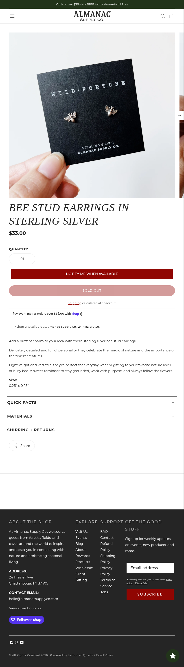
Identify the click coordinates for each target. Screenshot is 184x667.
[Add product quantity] (30, 259)
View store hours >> (25, 608)
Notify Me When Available (92, 274)
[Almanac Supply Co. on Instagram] (16, 643)
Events (81, 537)
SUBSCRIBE (150, 594)
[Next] (179, 115)
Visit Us (81, 531)
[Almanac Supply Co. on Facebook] (11, 643)
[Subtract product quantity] (14, 259)
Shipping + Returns (31, 430)
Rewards (82, 556)
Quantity (18, 249)
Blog (79, 543)
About (80, 550)
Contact (107, 537)
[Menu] (12, 16)
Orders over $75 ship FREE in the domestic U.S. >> (92, 4)
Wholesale (84, 568)
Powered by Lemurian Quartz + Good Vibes (81, 655)
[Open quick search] (163, 16)
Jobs (104, 592)
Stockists (82, 562)
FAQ (104, 531)
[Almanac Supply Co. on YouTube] (22, 643)
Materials (19, 416)
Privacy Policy (141, 583)
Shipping (74, 303)
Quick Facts (22, 402)
